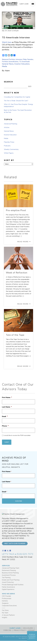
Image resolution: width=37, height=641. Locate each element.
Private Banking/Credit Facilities (12, 585)
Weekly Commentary (11, 149)
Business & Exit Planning (10, 573)
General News (8, 64)
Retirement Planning (9, 570)
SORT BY (9, 160)
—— (3, 608)
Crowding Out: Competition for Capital (17, 97)
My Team (5, 613)
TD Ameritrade (24, 62)
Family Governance (8, 587)
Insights (4, 617)
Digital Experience (8, 589)
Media (4, 66)
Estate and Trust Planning (10, 580)
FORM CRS (7, 630)
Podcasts (7, 146)
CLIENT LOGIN (23, 4)
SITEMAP (31, 630)
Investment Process (9, 575)
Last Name (7, 407)
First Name (7, 397)
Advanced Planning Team (10, 568)
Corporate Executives (9, 606)
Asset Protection (8, 582)
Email (5, 416)
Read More (23, 242)
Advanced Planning (10, 124)
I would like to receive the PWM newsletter (17, 435)
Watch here (6, 42)
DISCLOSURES (28, 628)
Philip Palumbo (28, 59)
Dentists (5, 601)
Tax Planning (6, 577)
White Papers (9, 153)
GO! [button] (29, 86)
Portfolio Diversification (10, 62)
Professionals (6, 598)
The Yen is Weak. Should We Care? (16, 101)
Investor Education (22, 64)
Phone (5, 426)
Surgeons (5, 603)
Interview (19, 59)
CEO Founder (6, 596)
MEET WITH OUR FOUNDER (14, 543)
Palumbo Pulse (9, 142)
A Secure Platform (8, 615)
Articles (6, 127)
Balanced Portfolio (8, 59)
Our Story (5, 610)
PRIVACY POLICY (20, 630)
